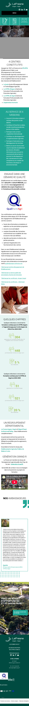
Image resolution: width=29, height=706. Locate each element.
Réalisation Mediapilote (24, 701)
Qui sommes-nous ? (14, 644)
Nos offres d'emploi (14, 649)
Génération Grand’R (17, 464)
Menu (14, 13)
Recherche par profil (14, 647)
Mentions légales (14, 701)
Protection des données (5, 701)
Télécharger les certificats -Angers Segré (13, 278)
